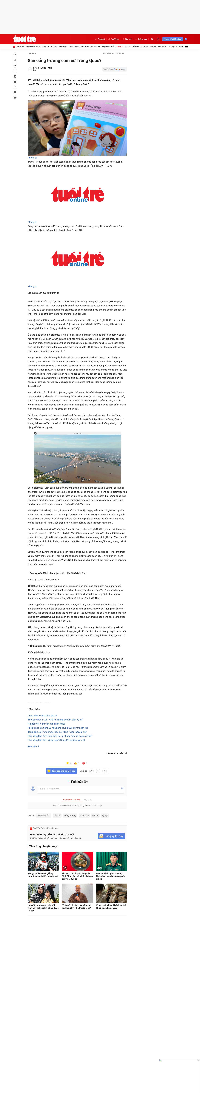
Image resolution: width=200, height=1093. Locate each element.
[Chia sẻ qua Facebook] (91, 771)
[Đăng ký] (111, 836)
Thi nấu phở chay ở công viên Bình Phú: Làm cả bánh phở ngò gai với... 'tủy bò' (77, 876)
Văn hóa (119, 47)
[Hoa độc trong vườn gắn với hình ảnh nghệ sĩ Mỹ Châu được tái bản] (43, 893)
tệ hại (105, 815)
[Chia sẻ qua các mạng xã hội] (104, 771)
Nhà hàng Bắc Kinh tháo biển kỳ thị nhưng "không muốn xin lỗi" (60, 736)
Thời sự (45, 47)
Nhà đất (153, 47)
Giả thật (171, 47)
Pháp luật (63, 47)
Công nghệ (84, 47)
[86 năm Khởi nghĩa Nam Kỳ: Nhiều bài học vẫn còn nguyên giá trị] (111, 861)
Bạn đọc (179, 47)
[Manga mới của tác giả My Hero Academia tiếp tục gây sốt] (43, 861)
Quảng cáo (142, 39)
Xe (92, 47)
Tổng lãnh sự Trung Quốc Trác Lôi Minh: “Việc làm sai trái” (57, 732)
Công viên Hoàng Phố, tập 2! (42, 715)
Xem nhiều (30, 47)
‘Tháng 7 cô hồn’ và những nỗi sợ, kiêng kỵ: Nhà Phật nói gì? (76, 906)
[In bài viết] (15, 97)
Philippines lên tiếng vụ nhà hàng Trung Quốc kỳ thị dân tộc (58, 728)
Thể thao (135, 47)
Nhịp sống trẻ (108, 47)
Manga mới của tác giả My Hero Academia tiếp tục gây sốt (43, 874)
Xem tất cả (33, 746)
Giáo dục (144, 47)
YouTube (115, 39)
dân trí (95, 815)
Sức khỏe (162, 47)
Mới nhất (21, 47)
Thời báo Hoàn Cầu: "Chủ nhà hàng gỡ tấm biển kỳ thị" (55, 719)
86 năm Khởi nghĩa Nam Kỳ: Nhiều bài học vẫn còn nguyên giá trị (110, 876)
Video (38, 47)
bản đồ (57, 815)
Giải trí (127, 47)
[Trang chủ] (14, 46)
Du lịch (97, 47)
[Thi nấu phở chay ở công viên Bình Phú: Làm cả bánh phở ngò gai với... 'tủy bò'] (77, 861)
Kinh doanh (74, 47)
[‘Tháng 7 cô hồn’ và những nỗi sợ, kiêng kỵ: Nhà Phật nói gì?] (77, 893)
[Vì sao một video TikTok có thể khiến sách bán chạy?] (111, 893)
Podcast (101, 39)
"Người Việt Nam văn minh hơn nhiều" (47, 724)
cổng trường (70, 815)
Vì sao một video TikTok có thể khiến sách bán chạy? (111, 906)
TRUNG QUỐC (43, 815)
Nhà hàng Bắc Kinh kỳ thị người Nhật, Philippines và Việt (56, 740)
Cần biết (128, 39)
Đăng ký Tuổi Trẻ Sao (172, 39)
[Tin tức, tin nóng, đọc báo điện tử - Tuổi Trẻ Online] (24, 39)
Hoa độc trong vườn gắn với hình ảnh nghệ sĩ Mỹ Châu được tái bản (43, 908)
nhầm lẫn (84, 815)
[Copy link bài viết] (98, 771)
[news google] (114, 69)
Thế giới (53, 47)
